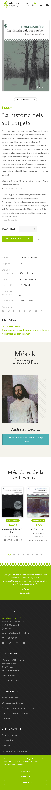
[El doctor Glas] (38, 502)
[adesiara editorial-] (12, 4)
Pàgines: (6, 263)
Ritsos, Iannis (12, 536)
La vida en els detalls (11, 326)
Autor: (5, 257)
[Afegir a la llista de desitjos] (38, 239)
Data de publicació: (7, 271)
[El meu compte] (41, 4)
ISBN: (5, 279)
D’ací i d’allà (25, 285)
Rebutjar (25, 777)
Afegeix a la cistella (17, 239)
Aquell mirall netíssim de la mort (16, 333)
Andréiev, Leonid (28, 257)
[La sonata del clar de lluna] (13, 502)
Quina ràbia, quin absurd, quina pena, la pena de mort (25, 330)
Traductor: (7, 301)
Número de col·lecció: (8, 293)
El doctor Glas (38, 529)
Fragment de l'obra (26, 99)
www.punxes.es (10, 675)
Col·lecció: (7, 285)
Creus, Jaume (26, 301)
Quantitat (8, 229)
